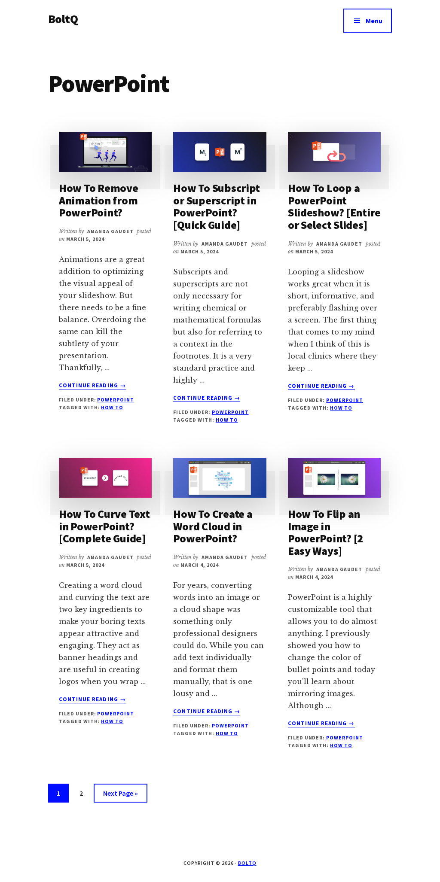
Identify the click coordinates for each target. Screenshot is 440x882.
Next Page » (120, 795)
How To (112, 407)
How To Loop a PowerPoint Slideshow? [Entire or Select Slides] (334, 206)
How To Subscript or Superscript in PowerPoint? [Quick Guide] (216, 206)
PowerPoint (115, 399)
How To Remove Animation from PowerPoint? (98, 200)
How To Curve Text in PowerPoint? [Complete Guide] (104, 526)
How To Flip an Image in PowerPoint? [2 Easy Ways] (325, 532)
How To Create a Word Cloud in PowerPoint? (212, 526)
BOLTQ (247, 863)
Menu (374, 20)
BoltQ (63, 19)
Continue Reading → (92, 385)
